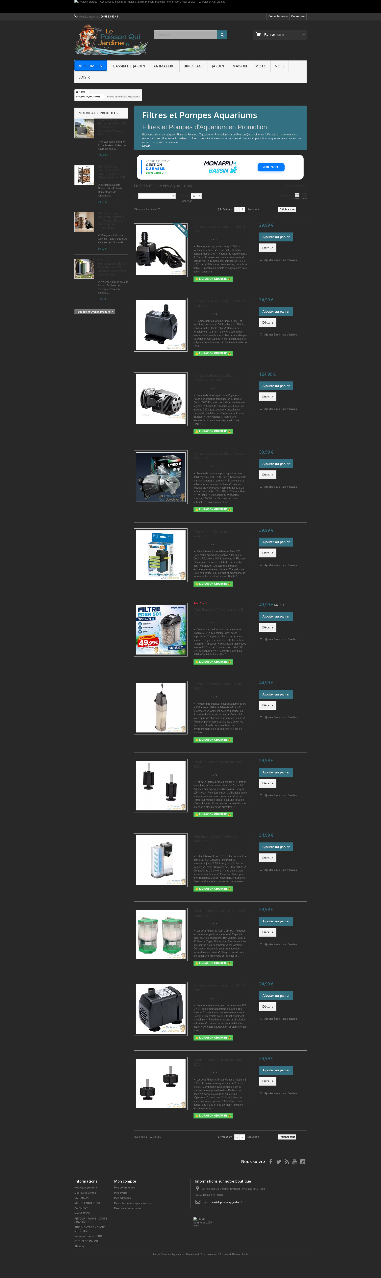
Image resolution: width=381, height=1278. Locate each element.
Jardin (218, 66)
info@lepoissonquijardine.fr (227, 1202)
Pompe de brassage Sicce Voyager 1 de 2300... (219, 456)
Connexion (298, 16)
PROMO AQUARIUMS (88, 96)
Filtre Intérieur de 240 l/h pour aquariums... (215, 839)
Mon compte (125, 1181)
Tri (135, 195)
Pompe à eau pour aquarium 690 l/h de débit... (219, 303)
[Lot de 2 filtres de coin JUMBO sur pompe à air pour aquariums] (161, 934)
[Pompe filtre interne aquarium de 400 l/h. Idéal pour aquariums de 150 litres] (161, 707)
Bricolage (194, 66)
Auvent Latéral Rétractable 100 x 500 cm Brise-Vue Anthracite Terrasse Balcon (112, 127)
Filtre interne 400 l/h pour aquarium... (212, 534)
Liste (304, 198)
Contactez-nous (278, 16)
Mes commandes (124, 1187)
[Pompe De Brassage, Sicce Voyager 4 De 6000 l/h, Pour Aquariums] (161, 399)
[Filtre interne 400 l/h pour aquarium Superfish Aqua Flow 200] (161, 555)
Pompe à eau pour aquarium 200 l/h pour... (219, 229)
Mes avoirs (120, 1192)
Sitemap (79, 1246)
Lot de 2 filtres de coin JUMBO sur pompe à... (219, 913)
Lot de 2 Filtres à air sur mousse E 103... (219, 764)
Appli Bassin (91, 65)
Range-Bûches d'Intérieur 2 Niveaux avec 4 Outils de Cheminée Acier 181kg (112, 172)
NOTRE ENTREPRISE (87, 1203)
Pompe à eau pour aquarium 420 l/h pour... (219, 987)
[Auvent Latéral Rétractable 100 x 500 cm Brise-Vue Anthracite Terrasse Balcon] (84, 128)
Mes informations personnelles (133, 1203)
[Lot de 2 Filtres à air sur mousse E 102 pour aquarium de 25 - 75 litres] (161, 1083)
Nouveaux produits (98, 113)
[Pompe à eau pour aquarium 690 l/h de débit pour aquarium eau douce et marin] (161, 325)
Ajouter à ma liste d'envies (280, 260)
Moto (261, 66)
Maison (239, 66)
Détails (146, 145)
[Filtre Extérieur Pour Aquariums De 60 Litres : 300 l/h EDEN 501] (161, 630)
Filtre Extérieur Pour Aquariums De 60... (219, 612)
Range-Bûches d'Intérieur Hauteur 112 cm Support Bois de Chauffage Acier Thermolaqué (112, 220)
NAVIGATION (82, 1213)
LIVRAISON (81, 1197)
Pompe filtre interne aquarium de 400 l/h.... (217, 686)
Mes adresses (122, 1197)
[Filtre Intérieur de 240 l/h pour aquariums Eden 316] (161, 860)
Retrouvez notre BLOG (88, 1236)
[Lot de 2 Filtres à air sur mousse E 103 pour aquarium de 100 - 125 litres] (161, 785)
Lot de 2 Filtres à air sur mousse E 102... (219, 1062)
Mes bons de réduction (128, 1208)
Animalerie (164, 66)
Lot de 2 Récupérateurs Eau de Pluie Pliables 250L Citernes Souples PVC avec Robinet (112, 267)
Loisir (84, 77)
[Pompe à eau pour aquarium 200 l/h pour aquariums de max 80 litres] (161, 250)
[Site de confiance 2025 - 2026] (203, 1222)
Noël (280, 66)
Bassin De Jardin (129, 66)
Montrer (185, 195)
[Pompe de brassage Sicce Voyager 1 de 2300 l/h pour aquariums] (161, 477)
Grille (296, 198)
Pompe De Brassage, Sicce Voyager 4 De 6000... (213, 378)
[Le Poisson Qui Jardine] (111, 39)
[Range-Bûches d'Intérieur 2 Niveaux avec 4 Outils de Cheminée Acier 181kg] (84, 175)
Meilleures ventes (85, 1192)
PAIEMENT (81, 1208)
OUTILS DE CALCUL (86, 1241)
